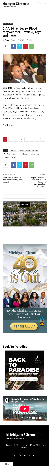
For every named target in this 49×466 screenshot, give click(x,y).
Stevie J (6, 158)
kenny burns (23, 154)
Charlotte (13, 150)
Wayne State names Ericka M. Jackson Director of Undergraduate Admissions (38, 182)
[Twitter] (19, 46)
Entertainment (7, 23)
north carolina (34, 154)
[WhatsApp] (31, 46)
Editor (7, 40)
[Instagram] (19, 455)
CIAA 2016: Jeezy (24, 150)
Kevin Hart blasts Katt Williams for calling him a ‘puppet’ (13, 180)
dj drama (35, 150)
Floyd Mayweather (10, 154)
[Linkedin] (24, 455)
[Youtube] (34, 455)
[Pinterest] (25, 46)
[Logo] (24, 437)
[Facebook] (13, 46)
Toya (13, 158)
